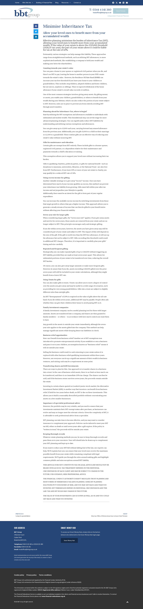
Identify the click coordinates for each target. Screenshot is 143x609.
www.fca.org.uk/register (58, 582)
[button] (36, 26)
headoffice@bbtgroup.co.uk (102, 13)
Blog (56, 3)
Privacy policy (31, 575)
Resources (65, 3)
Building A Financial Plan (44, 3)
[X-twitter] (117, 3)
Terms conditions (45, 575)
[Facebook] (113, 3)
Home (17, 3)
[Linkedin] (123, 3)
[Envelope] (127, 3)
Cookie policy (19, 575)
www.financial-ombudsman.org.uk (53, 596)
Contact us (77, 3)
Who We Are (26, 3)
